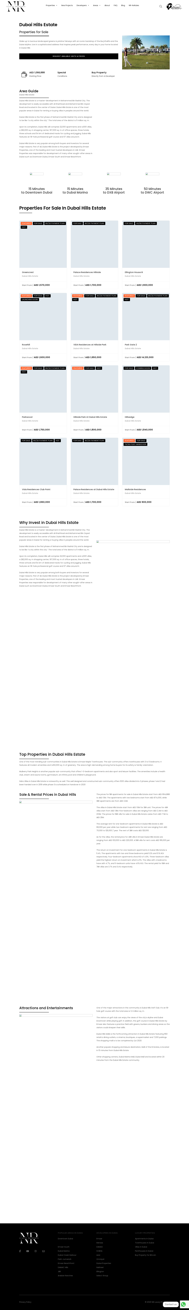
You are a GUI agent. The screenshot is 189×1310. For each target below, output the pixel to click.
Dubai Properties (103, 1263)
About (107, 5)
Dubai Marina (64, 1251)
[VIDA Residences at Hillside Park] (94, 316)
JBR (59, 1271)
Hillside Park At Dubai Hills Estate (90, 417)
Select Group (102, 1275)
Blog (123, 5)
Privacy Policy (25, 1302)
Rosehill (26, 344)
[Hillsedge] (146, 389)
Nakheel (99, 1267)
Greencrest (28, 272)
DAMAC (99, 1247)
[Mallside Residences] (146, 461)
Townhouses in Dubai (144, 1242)
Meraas (99, 1242)
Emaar (99, 1238)
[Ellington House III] (146, 244)
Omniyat (100, 1259)
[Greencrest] (43, 244)
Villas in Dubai (141, 1247)
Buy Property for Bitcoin (145, 1255)
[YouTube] (27, 1251)
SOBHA (99, 1251)
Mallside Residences (135, 489)
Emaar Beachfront (66, 1263)
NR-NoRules (134, 5)
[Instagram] (36, 1251)
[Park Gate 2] (146, 316)
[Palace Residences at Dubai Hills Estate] (94, 461)
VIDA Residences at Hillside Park (89, 344)
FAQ (115, 5)
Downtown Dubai (65, 1238)
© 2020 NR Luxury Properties (157, 1302)
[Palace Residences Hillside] (94, 244)
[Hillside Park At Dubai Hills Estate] (94, 389)
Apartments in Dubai (144, 1238)
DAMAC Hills (63, 1267)
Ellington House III (134, 272)
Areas (95, 5)
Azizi (98, 1255)
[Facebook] (20, 1251)
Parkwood (27, 417)
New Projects (67, 5)
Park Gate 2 (131, 344)
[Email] (43, 1251)
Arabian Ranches (65, 1275)
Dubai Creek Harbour (67, 1255)
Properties (50, 5)
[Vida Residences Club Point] (43, 461)
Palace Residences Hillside (87, 272)
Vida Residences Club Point (36, 489)
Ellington (100, 1271)
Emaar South (63, 1247)
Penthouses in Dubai (144, 1251)
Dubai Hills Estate (30, 276)
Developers (82, 5)
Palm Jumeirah (64, 1259)
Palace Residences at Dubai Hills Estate (93, 489)
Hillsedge (129, 417)
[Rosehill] (43, 316)
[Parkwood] (43, 389)
